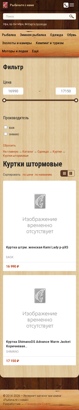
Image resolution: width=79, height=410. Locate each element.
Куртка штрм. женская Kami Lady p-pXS (37, 247)
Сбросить (9, 145)
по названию (43, 174)
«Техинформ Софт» (37, 404)
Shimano (14, 134)
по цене (28, 174)
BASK (11, 128)
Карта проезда (37, 24)
